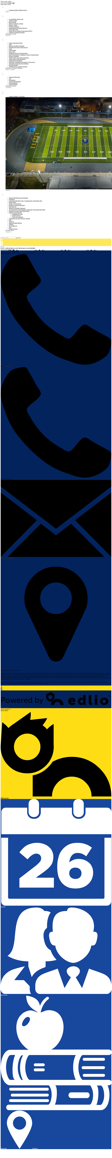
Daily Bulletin (12, 50)
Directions (35, 1148)
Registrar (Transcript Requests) (17, 205)
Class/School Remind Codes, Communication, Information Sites (25, 201)
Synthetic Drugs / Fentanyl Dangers (18, 66)
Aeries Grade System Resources (17, 59)
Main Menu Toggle (6, 4)
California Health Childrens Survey (18, 10)
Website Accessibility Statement (17, 208)
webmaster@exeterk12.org (8, 558)
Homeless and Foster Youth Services (18, 47)
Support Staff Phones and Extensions (18, 198)
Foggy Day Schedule (17, 217)
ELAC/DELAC (13, 226)
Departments (12, 80)
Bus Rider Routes (13, 65)
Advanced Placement (14, 77)
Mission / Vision (13, 25)
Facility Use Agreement (15, 204)
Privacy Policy (4, 710)
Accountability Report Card (16, 19)
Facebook (2, 240)
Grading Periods (13, 84)
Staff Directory (13, 206)
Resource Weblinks (14, 56)
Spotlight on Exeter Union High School (19, 211)
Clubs (10, 49)
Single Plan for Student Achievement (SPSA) (20, 31)
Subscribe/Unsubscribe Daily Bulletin (18, 63)
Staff (10, 220)
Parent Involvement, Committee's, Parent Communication (24, 55)
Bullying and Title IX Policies (16, 46)
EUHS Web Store (13, 29)
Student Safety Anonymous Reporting (19, 57)
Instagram (2, 245)
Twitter (2, 242)
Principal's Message (14, 26)
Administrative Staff (17, 214)
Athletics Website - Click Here (17, 96)
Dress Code (12, 52)
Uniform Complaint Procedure (17, 32)
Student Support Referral (15, 212)
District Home (12, 202)
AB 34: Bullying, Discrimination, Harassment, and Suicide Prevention (27, 209)
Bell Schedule (12, 22)
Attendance (12, 199)
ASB (10, 44)
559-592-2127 (8, 366)
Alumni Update (13, 20)
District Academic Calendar (16, 23)
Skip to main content (6, 1)
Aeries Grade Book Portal (15, 43)
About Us (11, 221)
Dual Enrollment (13, 83)
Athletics (11, 224)
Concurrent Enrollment (15, 81)
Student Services (16, 215)
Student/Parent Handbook (15, 60)
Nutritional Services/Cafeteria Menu (18, 53)
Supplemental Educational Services (18, 28)
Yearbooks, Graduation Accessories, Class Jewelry (22, 62)
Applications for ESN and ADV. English (19, 218)
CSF (10, 78)
